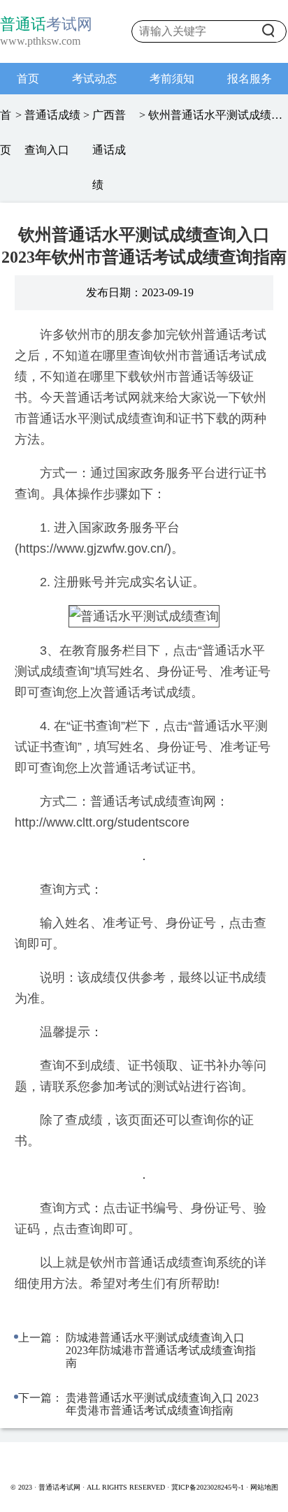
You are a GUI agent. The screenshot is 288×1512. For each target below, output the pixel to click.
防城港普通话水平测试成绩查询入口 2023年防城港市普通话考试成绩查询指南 (161, 1350)
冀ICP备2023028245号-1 (207, 1487)
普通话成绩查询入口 (52, 132)
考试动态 (94, 79)
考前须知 (172, 79)
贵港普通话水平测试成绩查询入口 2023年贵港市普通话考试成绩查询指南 (162, 1404)
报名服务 (249, 79)
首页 (28, 79)
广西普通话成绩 (109, 150)
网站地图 (264, 1487)
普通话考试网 (60, 1487)
